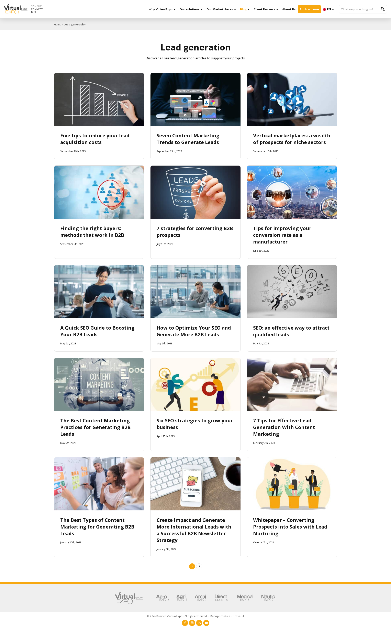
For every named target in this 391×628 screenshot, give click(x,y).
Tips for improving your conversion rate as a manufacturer (282, 235)
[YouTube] (206, 623)
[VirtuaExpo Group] (132, 598)
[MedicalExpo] (245, 598)
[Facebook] (185, 623)
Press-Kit (238, 616)
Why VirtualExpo (160, 9)
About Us (289, 9)
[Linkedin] (199, 623)
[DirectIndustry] (221, 598)
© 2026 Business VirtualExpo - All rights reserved (177, 616)
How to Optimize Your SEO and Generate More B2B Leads (194, 331)
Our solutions (189, 9)
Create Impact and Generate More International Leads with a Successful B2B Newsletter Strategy (194, 530)
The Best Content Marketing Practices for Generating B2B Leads (95, 427)
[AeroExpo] (162, 598)
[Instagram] (192, 623)
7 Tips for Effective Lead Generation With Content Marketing (284, 427)
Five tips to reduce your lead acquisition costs (95, 138)
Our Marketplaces (219, 9)
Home (57, 24)
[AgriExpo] (182, 598)
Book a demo (309, 9)
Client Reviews (264, 9)
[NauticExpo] (268, 598)
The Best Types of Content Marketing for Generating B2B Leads (97, 527)
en (329, 9)
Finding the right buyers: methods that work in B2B (92, 231)
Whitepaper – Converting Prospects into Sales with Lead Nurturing (290, 527)
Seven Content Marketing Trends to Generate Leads (188, 138)
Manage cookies (220, 616)
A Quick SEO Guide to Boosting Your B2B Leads (97, 331)
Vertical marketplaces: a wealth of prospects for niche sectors (291, 138)
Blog (243, 9)
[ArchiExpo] (200, 598)
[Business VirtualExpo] (48, 9)
